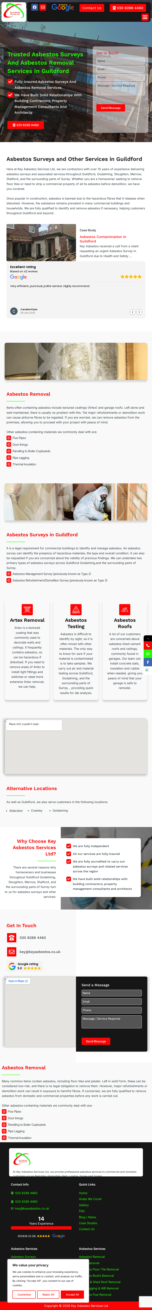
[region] (48, 1281)
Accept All (72, 1294)
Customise (24, 1294)
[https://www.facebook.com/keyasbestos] (148, 662)
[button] (145, 17)
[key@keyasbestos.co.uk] (11, 952)
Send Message (111, 108)
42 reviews (31, 271)
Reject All (48, 1294)
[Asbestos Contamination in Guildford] (41, 242)
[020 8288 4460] (11, 938)
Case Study (88, 230)
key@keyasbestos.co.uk (40, 952)
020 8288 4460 (33, 938)
